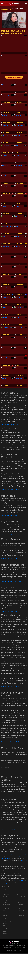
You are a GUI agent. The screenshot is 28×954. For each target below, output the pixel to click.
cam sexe (21, 889)
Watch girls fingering (20, 904)
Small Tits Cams (22, 908)
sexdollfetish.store (7, 902)
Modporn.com (6, 934)
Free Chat (10, 686)
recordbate (8, 858)
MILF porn (5, 931)
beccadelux (5, 892)
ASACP (13, 943)
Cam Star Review (23, 913)
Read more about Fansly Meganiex (9, 829)
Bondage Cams (6, 891)
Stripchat (3, 862)
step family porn (6, 900)
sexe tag (4, 889)
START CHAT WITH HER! (14, 77)
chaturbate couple (20, 902)
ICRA (17, 943)
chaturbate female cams (8, 929)
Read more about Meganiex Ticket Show (10, 771)
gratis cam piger (6, 894)
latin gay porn (5, 928)
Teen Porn (5, 913)
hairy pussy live (19, 899)
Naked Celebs (6, 899)
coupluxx (5, 933)
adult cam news (19, 900)
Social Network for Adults (21, 905)
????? (4, 910)
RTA (11, 943)
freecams (5, 920)
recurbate (3, 858)
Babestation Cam (6, 908)
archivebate (20, 857)
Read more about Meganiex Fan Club (10, 558)
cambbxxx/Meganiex (6, 883)
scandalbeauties (6, 904)
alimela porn (21, 891)
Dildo (9, 611)
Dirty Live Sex (24, 928)
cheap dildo (21, 894)
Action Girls (5, 925)
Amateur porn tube (23, 892)
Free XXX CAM (6, 905)
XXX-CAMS (5, 923)
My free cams (11, 862)
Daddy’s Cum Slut (23, 912)
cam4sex (5, 896)
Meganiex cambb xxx (19, 880)
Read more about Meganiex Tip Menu (10, 489)
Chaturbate (24, 860)
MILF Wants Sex (22, 896)
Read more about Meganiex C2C (9, 515)
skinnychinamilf (22, 910)
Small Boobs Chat (6, 912)
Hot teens (5, 915)
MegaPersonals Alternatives (9, 921)
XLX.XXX (4, 918)
